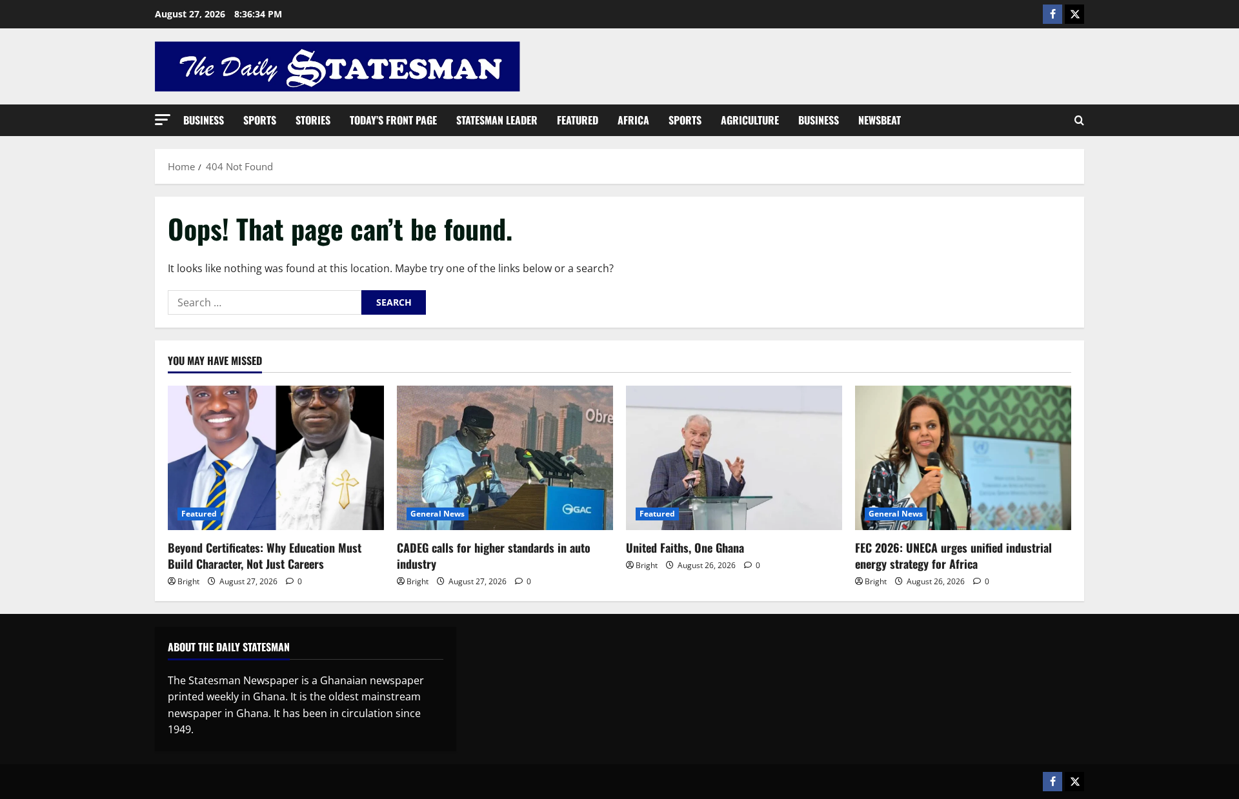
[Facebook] (1052, 14)
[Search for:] (264, 302)
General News (437, 513)
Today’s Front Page (393, 120)
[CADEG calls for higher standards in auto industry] (505, 457)
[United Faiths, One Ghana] (734, 457)
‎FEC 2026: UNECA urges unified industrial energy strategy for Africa (953, 555)
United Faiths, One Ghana (685, 547)
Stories (313, 120)
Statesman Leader (497, 120)
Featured (577, 120)
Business (203, 120)
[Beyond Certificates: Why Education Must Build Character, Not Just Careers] (276, 457)
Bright (188, 581)
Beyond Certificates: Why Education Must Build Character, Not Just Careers (264, 555)
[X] (1074, 14)
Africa (633, 120)
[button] (162, 119)
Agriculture (750, 120)
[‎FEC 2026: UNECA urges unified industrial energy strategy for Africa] (963, 457)
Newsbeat (879, 120)
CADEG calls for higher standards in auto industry (493, 555)
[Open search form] (1079, 120)
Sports (259, 120)
